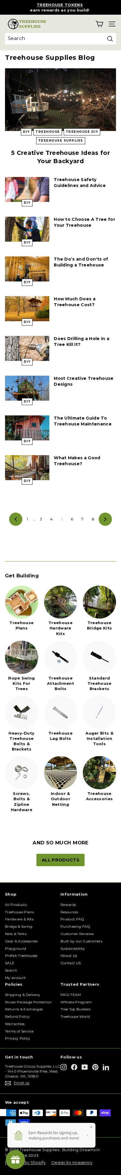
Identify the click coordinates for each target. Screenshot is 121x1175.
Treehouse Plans (19, 912)
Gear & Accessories (21, 941)
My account (15, 977)
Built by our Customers (81, 941)
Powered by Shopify (25, 1162)
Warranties (14, 1024)
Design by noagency (72, 1162)
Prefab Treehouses (21, 955)
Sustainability (72, 948)
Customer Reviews (77, 934)
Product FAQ (72, 919)
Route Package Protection (28, 1002)
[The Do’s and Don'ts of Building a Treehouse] (27, 268)
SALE (9, 963)
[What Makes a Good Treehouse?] (27, 467)
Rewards (68, 904)
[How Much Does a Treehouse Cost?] (27, 308)
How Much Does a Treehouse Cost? (74, 301)
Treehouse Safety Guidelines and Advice (80, 182)
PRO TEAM (70, 994)
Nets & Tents (15, 934)
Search (11, 970)
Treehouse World (75, 1016)
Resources (69, 912)
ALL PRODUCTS (60, 860)
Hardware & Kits (19, 919)
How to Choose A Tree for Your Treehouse (84, 222)
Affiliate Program (76, 1002)
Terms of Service (19, 1031)
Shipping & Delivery (22, 994)
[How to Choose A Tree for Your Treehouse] (27, 229)
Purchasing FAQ (75, 926)
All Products (16, 904)
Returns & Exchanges (24, 1009)
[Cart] (99, 24)
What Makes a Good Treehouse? (77, 460)
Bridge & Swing (19, 926)
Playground (15, 948)
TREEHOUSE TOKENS (60, 4)
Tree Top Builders (75, 1009)
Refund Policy (17, 1016)
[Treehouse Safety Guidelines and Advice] (27, 189)
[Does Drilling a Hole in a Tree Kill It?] (27, 348)
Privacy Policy (18, 1038)
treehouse (48, 132)
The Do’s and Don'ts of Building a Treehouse (81, 262)
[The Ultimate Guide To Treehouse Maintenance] (27, 427)
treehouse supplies (60, 140)
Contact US (70, 963)
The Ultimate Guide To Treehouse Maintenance (83, 421)
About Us (68, 955)
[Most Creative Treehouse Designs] (27, 388)
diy (26, 132)
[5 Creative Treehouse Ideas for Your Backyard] (60, 99)
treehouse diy (82, 132)
